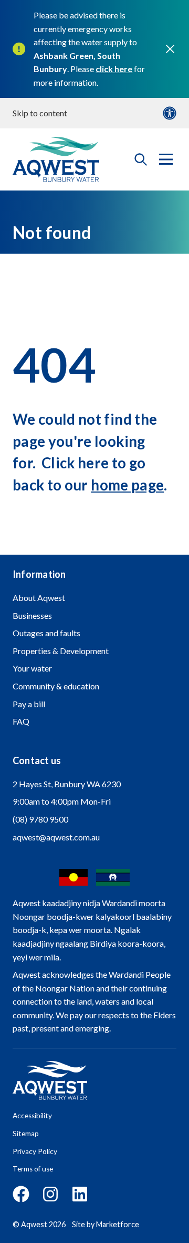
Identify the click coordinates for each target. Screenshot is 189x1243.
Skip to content (40, 113)
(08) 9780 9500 (40, 819)
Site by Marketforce (105, 1224)
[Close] (170, 49)
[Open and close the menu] (165, 159)
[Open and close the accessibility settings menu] (169, 113)
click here (114, 69)
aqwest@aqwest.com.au (56, 837)
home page (127, 485)
